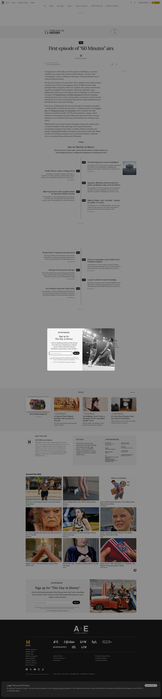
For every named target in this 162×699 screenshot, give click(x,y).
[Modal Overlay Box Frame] (81, 349)
